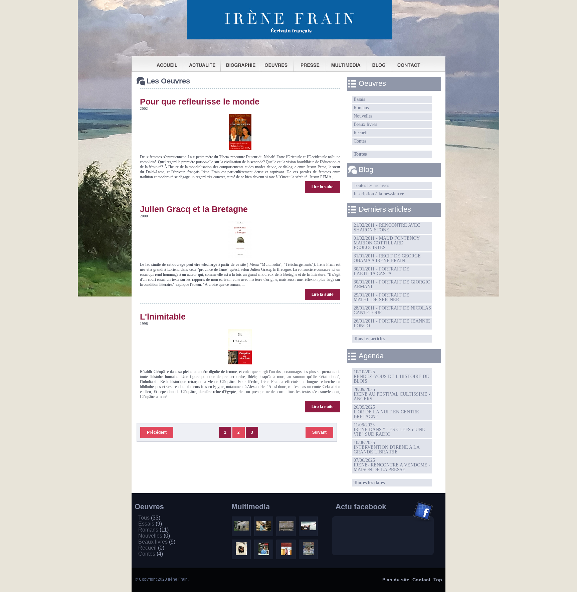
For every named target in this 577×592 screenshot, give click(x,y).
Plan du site (395, 579)
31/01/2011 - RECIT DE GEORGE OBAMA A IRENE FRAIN (387, 258)
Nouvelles (363, 116)
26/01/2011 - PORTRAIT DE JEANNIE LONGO (392, 323)
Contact (421, 579)
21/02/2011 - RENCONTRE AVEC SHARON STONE (387, 227)
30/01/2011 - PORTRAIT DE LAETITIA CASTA (381, 271)
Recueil (361, 132)
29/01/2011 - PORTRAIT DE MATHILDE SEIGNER (381, 297)
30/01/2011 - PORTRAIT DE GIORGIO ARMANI (392, 284)
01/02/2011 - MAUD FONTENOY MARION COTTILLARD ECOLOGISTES (387, 243)
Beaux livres (365, 124)
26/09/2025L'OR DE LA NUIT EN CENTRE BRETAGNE (386, 412)
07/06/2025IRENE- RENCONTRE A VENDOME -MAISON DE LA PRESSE (392, 465)
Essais (359, 99)
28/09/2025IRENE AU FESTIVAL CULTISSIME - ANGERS (392, 394)
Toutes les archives (371, 185)
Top (437, 579)
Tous (149, 518)
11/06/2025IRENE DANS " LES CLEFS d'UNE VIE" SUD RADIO (389, 429)
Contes (360, 141)
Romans (361, 107)
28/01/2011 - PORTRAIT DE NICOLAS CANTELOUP (392, 310)
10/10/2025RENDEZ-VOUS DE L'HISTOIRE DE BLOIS (391, 376)
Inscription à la (379, 193)
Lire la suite (323, 187)
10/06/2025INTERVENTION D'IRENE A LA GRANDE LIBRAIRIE (387, 447)
